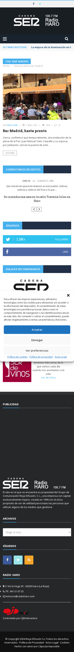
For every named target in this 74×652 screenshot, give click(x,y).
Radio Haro (12, 125)
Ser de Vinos (48, 377)
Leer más (9, 153)
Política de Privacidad (31, 642)
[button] (68, 295)
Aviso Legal (61, 356)
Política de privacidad (41, 356)
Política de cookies (17, 356)
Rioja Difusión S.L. (36, 639)
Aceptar (37, 329)
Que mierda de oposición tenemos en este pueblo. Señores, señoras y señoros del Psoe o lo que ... (37, 188)
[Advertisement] (37, 440)
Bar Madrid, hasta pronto (25, 130)
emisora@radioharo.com (20, 596)
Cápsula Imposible (49, 646)
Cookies (64, 642)
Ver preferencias (37, 350)
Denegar (37, 340)
